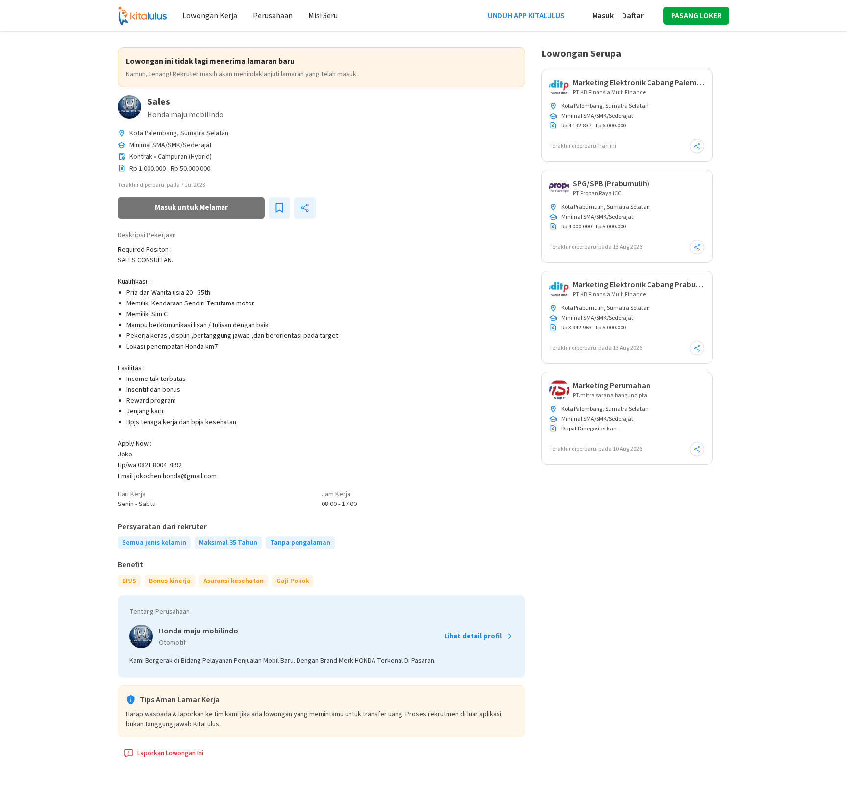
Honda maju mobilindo (185, 114)
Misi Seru (323, 15)
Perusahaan (273, 15)
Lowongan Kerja (209, 15)
